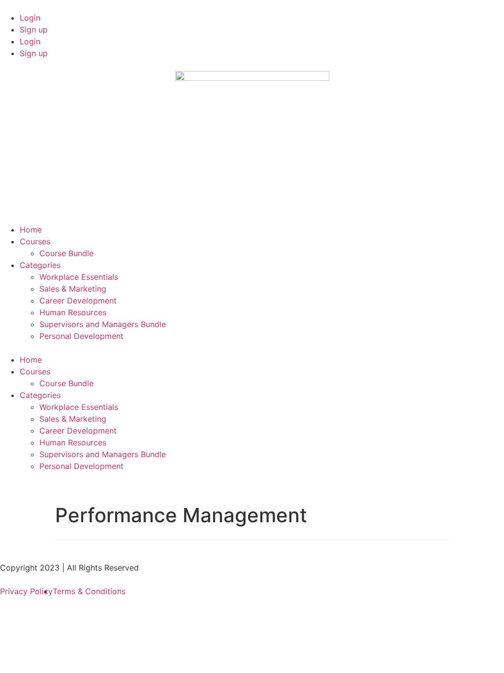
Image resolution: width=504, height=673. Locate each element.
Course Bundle (66, 253)
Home (31, 230)
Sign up (34, 29)
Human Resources (72, 312)
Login (30, 18)
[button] (252, 348)
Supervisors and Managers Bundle (102, 324)
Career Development (78, 300)
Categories (40, 265)
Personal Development (81, 336)
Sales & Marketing (72, 289)
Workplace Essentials (78, 277)
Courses (35, 241)
